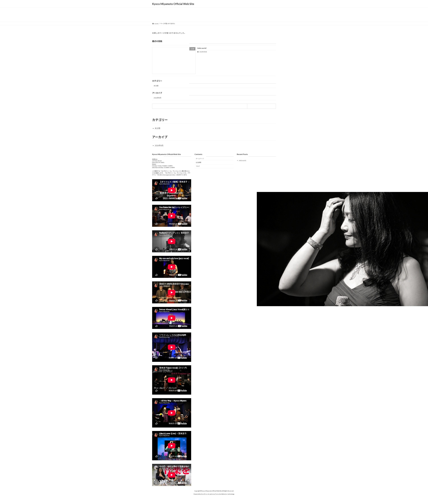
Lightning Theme (214, 494)
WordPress (204, 494)
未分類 (156, 86)
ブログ (198, 166)
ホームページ (200, 158)
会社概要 (198, 162)
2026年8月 (157, 98)
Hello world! (202, 48)
